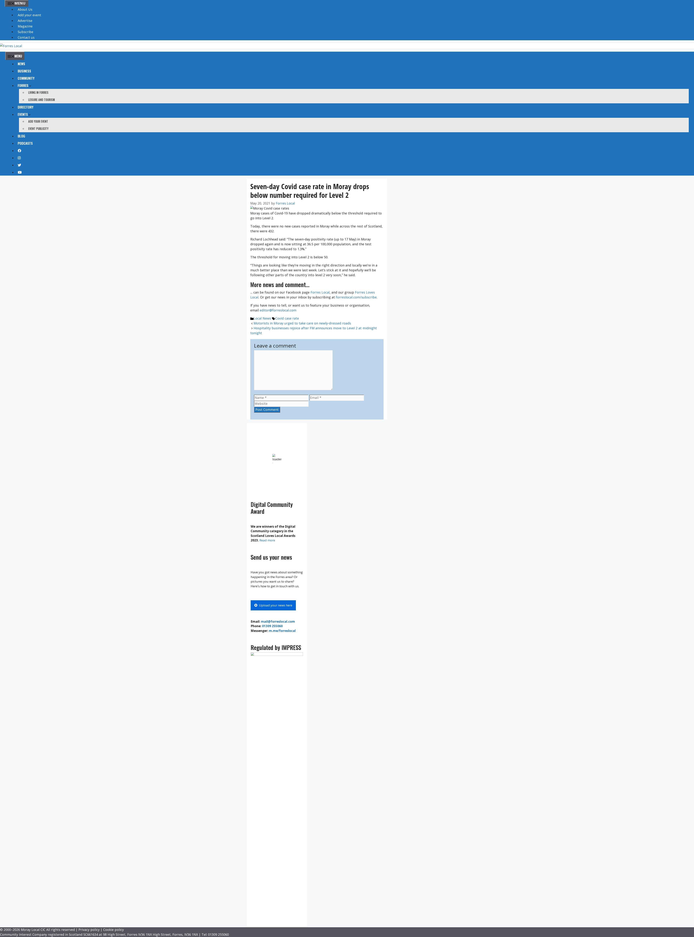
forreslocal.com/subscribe (356, 297)
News (21, 63)
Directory (25, 106)
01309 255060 (272, 626)
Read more (267, 540)
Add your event (29, 15)
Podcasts (25, 143)
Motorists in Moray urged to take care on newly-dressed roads (302, 323)
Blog (21, 135)
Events (23, 114)
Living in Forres (38, 92)
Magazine (25, 26)
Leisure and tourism (41, 100)
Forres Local (320, 292)
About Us (25, 9)
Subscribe (25, 32)
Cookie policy (113, 929)
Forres (23, 85)
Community (26, 78)
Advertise (25, 20)
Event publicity (38, 128)
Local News (262, 318)
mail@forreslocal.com (278, 621)
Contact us (26, 37)
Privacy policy (89, 929)
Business (24, 70)
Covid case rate (287, 318)
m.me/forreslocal (282, 631)
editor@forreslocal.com (278, 310)
